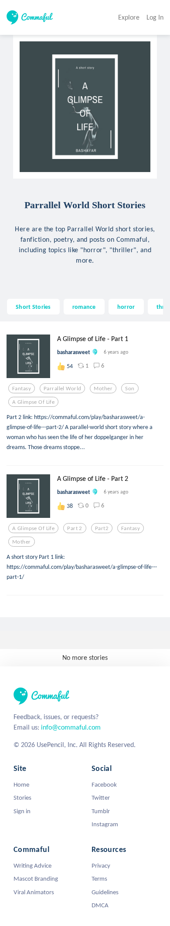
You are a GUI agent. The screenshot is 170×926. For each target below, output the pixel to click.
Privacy (101, 865)
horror (126, 307)
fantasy (21, 388)
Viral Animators (34, 892)
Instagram (105, 824)
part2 (102, 528)
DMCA (100, 905)
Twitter (101, 797)
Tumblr (101, 811)
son (129, 388)
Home (21, 784)
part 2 (74, 528)
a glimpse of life (33, 402)
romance (84, 307)
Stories (22, 797)
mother (103, 388)
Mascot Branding (36, 878)
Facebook (104, 784)
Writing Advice (32, 865)
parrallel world (62, 388)
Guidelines (105, 892)
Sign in (22, 811)
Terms (99, 878)
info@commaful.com (71, 727)
